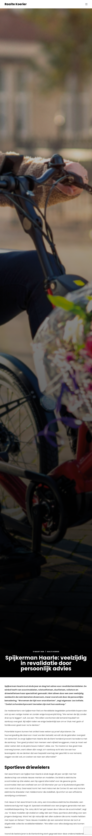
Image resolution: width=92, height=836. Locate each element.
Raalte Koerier (16, 4)
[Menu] (86, 4)
